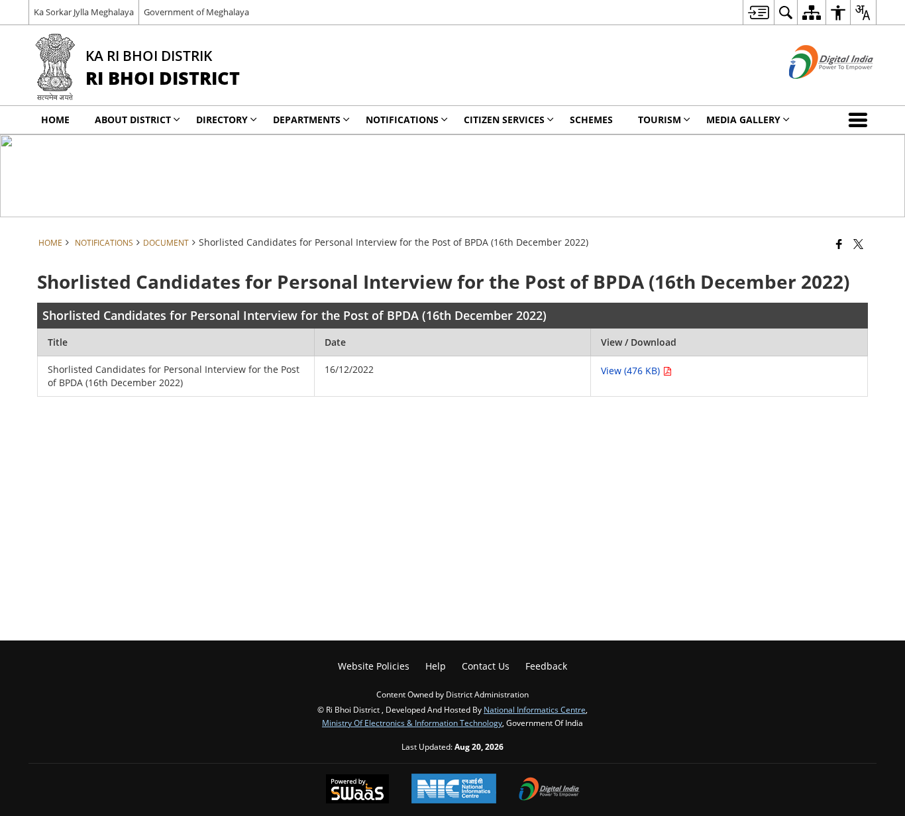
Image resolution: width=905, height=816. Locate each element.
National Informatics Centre (535, 709)
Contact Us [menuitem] (485, 666)
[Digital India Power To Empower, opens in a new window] (549, 790)
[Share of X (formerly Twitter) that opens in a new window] (858, 243)
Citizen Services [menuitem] (504, 119)
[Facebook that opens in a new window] (839, 243)
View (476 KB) (632, 370)
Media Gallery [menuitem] (743, 119)
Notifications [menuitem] (402, 119)
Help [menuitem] (435, 666)
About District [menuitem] (133, 119)
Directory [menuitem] (222, 119)
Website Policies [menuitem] (373, 666)
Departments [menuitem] (307, 119)
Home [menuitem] (55, 119)
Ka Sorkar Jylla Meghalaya (84, 12)
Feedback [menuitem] (546, 666)
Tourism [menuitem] (659, 119)
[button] (861, 120)
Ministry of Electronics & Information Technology (412, 722)
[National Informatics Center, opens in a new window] (453, 790)
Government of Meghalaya (196, 12)
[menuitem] (758, 12)
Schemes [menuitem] (591, 119)
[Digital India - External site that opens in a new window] (815, 89)
